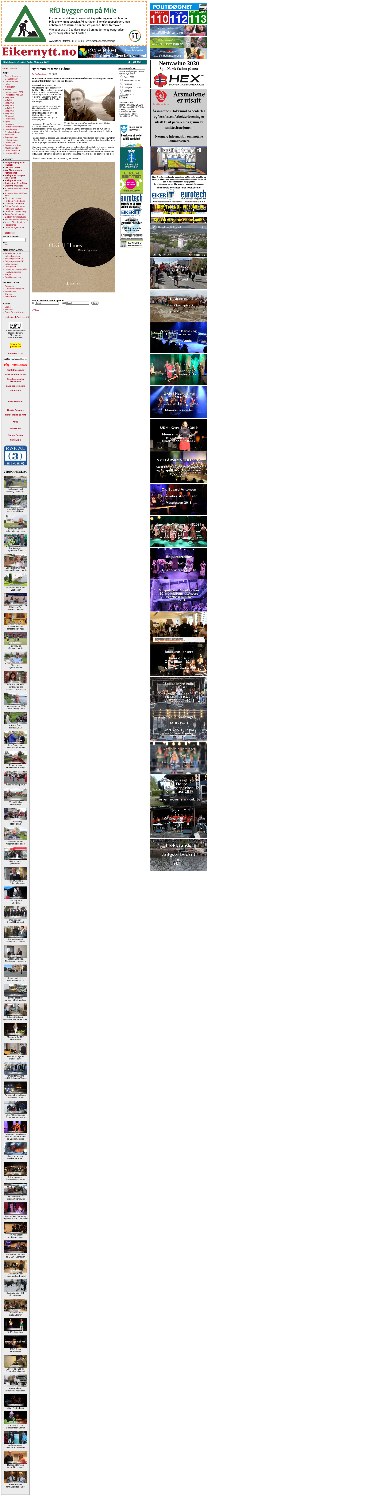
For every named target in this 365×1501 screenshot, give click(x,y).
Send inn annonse (13, 277)
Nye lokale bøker (13, 132)
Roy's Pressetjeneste (15, 312)
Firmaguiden (10, 266)
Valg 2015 (9, 105)
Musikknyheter (12, 148)
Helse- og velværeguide (16, 269)
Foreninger (10, 142)
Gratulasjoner (11, 79)
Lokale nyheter (12, 81)
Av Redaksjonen (39, 74)
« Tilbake (36, 310)
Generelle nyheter (13, 76)
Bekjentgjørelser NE (14, 259)
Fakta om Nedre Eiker (15, 201)
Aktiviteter (9, 135)
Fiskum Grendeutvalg (15, 206)
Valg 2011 (9, 100)
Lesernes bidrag (12, 153)
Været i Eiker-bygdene (15, 222)
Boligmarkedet (11, 264)
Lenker (8, 307)
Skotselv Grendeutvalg (15, 217)
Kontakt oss (10, 291)
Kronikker (9, 124)
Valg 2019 (9, 111)
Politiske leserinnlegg (14, 127)
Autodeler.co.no (15, 353)
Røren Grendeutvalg (14, 214)
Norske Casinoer (15, 410)
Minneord (9, 116)
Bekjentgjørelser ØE (14, 261)
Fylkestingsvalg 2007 (15, 95)
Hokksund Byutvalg (14, 209)
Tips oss (9, 309)
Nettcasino (15, 390)
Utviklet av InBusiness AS (17, 317)
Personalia (10, 119)
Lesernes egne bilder (14, 227)
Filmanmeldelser (12, 150)
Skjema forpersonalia (15, 345)
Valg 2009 (9, 97)
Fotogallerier (10, 225)
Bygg (15, 421)
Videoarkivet (10, 296)
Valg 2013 (9, 103)
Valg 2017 (9, 108)
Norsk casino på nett (15, 415)
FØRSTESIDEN (9, 68)
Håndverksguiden (13, 272)
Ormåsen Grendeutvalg (15, 211)
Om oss (8, 294)
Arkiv (6, 244)
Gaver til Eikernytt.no (14, 289)
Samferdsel (15, 428)
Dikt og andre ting (13, 198)
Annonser (9, 286)
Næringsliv (10, 87)
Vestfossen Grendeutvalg (16, 219)
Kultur (7, 84)
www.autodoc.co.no (15, 374)
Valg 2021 (9, 113)
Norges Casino (15, 435)
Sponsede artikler (13, 145)
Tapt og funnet (11, 137)
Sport (7, 121)
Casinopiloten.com (15, 386)
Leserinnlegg (11, 129)
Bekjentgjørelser (12, 256)
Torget (8, 274)
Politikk (8, 89)
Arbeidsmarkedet (13, 253)
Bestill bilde (10, 233)
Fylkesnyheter (11, 140)
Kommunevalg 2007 (14, 92)
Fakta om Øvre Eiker (14, 203)
